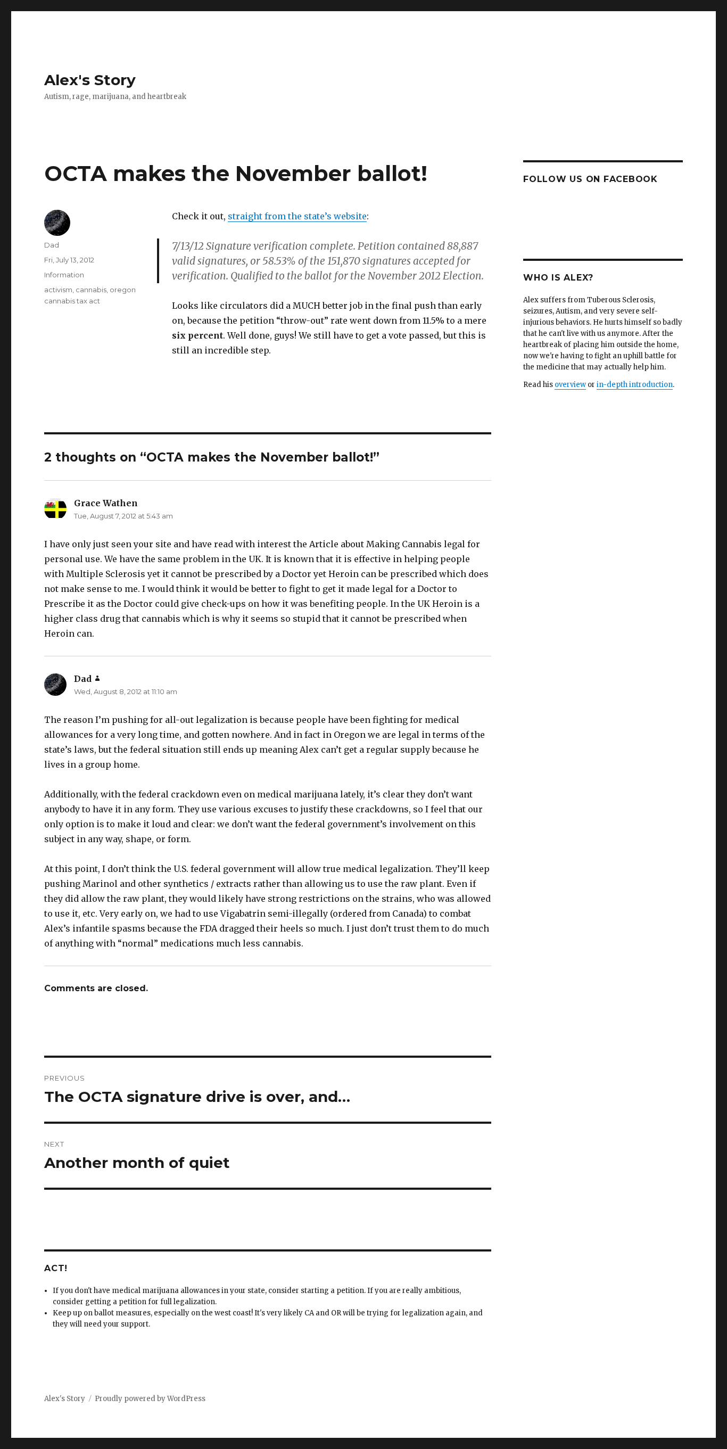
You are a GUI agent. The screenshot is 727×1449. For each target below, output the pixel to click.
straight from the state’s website (297, 216)
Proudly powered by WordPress (150, 1398)
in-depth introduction (635, 384)
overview (570, 384)
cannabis (91, 289)
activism (58, 289)
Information (64, 274)
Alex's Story (90, 80)
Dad (51, 245)
